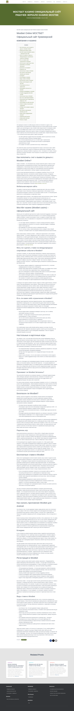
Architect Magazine (53, 691)
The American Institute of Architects (57, 689)
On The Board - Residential (33, 691)
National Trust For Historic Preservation (57, 693)
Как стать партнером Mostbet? (26, 97)
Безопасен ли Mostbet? (25, 67)
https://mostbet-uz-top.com (41, 183)
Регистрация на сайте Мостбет (27, 102)
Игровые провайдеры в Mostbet (27, 91)
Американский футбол (25, 116)
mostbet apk (24, 639)
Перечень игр (23, 69)
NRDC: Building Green (54, 695)
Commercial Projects (11, 689)
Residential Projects (32, 689)
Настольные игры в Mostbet (26, 96)
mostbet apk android (28, 244)
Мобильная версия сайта (25, 50)
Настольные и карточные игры (27, 63)
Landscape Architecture (11, 691)
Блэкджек (22, 75)
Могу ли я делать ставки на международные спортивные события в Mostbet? (26, 57)
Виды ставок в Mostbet (25, 78)
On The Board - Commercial (12, 693)
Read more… (17, 676)
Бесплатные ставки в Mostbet (26, 70)
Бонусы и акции (23, 119)
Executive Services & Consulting (13, 699)
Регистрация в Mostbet (25, 77)
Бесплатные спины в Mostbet (26, 80)
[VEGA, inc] (7, 2)
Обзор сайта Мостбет (25, 118)
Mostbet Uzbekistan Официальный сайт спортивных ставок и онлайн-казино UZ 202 (16, 666)
